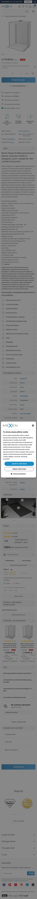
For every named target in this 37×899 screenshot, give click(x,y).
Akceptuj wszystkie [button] (19, 463)
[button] (18, 474)
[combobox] (33, 426)
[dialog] (18, 449)
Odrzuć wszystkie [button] (19, 469)
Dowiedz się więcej (16, 459)
